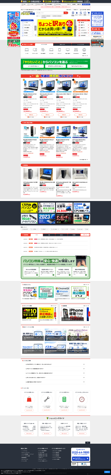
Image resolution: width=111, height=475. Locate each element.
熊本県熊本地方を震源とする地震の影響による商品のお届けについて (46, 247)
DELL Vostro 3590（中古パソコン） (63, 94)
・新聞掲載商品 (23, 457)
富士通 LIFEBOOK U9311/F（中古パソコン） (47, 140)
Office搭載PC (49, 4)
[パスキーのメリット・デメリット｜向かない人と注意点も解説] (78, 335)
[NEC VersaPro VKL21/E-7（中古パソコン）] (47, 86)
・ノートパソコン (24, 450)
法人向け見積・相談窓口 (85, 9)
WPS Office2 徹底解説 (42, 298)
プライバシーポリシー (11, 473)
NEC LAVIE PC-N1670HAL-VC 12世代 (79, 182)
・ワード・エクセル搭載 (25, 455)
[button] (35, 28)
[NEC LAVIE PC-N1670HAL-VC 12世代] (80, 174)
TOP (24, 4)
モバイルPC (58, 4)
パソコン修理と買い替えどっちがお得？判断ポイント (77, 351)
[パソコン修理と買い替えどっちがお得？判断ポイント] (78, 348)
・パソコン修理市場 (55, 454)
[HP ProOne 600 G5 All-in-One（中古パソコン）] (80, 132)
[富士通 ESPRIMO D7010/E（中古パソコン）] (31, 132)
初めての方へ (69, 9)
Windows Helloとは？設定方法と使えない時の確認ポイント (33, 351)
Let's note (80, 229)
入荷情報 (73, 234)
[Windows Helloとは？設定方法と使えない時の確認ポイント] (33, 348)
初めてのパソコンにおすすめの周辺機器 (78, 298)
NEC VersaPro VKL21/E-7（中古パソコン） (46, 94)
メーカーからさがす (80, 44)
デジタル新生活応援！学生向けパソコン (29, 298)
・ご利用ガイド (40, 457)
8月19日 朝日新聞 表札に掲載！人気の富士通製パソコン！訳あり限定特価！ (50, 239)
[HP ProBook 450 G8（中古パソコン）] (80, 86)
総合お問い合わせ (86, 4)
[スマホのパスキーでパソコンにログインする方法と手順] (55, 335)
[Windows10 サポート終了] (29, 313)
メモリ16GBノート (55, 229)
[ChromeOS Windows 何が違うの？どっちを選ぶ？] (62, 292)
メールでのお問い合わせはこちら (80, 458)
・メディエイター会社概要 (56, 450)
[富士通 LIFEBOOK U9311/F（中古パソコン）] (47, 132)
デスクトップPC (40, 4)
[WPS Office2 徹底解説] (46, 292)
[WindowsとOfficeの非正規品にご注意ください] (46, 313)
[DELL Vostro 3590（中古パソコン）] (64, 86)
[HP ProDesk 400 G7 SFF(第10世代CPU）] (31, 174)
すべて (37, 234)
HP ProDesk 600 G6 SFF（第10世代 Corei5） (63, 182)
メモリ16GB (44, 17)
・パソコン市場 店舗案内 (42, 450)
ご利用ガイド (75, 9)
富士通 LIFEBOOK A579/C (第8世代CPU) (47, 182)
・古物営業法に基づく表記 (42, 455)
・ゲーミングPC (24, 461)
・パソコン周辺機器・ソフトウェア (27, 454)
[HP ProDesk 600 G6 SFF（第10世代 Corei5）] (63, 174)
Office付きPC (25, 229)
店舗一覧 (79, 4)
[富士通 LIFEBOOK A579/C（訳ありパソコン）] (31, 86)
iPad (87, 229)
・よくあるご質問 (41, 452)
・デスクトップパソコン (25, 452)
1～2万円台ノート (35, 229)
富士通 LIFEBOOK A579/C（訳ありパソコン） (30, 94)
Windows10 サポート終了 (26, 319)
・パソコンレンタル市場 (56, 457)
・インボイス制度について (42, 461)
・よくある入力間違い (56, 459)
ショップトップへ (29, 410)
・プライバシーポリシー (42, 459)
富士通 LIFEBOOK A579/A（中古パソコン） (62, 140)
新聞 (49, 234)
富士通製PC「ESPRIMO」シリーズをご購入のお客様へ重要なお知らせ (46, 251)
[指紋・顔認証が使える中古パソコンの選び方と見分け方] (33, 335)
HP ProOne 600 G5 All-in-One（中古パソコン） (79, 140)
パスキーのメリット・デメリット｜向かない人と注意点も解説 (77, 338)
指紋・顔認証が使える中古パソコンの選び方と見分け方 (32, 338)
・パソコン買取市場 (55, 452)
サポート (69, 4)
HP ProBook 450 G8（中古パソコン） (80, 94)
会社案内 (74, 4)
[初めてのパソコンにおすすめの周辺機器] (78, 292)
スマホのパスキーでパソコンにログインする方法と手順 (55, 338)
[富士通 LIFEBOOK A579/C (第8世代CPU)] (47, 174)
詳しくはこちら (29, 433)
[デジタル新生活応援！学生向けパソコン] (29, 292)
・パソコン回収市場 (55, 455)
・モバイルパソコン (24, 459)
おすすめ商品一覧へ (83, 159)
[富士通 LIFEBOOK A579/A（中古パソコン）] (63, 132)
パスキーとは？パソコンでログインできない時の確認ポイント (55, 351)
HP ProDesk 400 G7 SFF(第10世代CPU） (30, 182)
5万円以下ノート (45, 229)
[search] (66, 13)
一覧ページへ (84, 55)
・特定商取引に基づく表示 (42, 454)
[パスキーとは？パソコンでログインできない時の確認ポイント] (55, 348)
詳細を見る (31, 114)
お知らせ (61, 234)
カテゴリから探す (44, 44)
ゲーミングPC (65, 229)
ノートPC (31, 4)
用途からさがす (62, 44)
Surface (73, 229)
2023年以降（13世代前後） (57, 15)
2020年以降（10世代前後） (46, 15)
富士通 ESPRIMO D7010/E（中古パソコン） (30, 140)
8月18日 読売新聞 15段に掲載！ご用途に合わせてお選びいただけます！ (49, 243)
